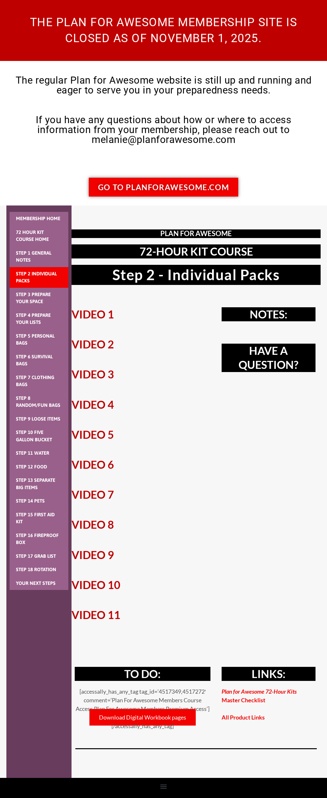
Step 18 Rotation (36, 569)
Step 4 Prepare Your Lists (33, 318)
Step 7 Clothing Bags (35, 381)
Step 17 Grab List (36, 556)
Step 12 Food (31, 466)
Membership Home (38, 218)
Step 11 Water (32, 453)
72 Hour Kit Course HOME (32, 235)
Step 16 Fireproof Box (37, 539)
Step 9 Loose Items (38, 418)
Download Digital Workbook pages (142, 717)
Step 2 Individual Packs (36, 277)
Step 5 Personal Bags (35, 339)
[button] (163, 786)
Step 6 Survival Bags (34, 360)
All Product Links (243, 717)
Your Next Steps (36, 583)
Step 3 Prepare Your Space (33, 298)
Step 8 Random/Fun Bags (38, 401)
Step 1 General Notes (33, 256)
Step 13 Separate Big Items (35, 483)
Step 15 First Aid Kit (35, 518)
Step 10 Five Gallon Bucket (34, 435)
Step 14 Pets (30, 500)
